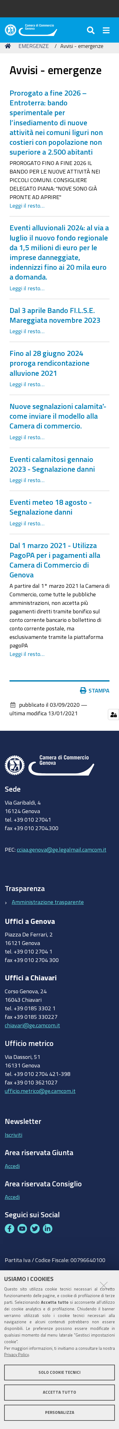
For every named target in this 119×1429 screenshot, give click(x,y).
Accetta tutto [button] (59, 1392)
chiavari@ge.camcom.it (32, 1025)
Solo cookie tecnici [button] (59, 1372)
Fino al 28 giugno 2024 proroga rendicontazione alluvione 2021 (49, 362)
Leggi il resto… (27, 205)
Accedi (12, 1166)
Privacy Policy (16, 1355)
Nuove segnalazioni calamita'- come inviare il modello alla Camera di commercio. (58, 415)
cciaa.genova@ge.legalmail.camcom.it (61, 849)
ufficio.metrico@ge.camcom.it (40, 1091)
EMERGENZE (33, 46)
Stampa (99, 690)
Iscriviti (13, 1134)
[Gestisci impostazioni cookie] (113, 714)
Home (9, 46)
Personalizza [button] (59, 1412)
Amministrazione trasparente (48, 902)
